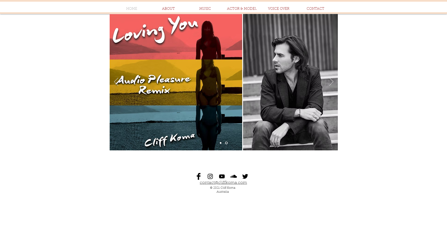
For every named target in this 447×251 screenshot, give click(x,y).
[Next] (331, 82)
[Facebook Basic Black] (198, 176)
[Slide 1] (226, 143)
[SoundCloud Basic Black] (233, 176)
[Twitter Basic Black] (245, 176)
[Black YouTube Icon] (221, 176)
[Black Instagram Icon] (210, 176)
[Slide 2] (220, 143)
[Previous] (116, 82)
